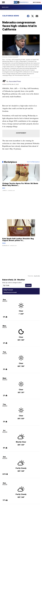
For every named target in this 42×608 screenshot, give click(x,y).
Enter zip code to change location (12, 282)
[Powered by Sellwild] (37, 276)
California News (10, 16)
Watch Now (36, 2)
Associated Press (15, 81)
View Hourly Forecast (10, 292)
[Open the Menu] (3, 2)
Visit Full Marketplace (33, 162)
